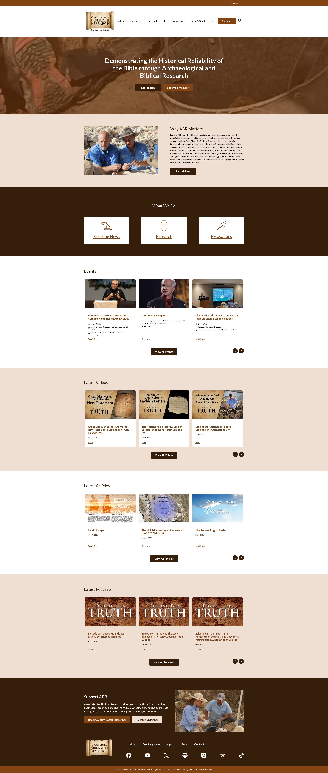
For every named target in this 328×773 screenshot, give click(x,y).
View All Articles (164, 558)
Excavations (178, 20)
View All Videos (164, 455)
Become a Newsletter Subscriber (107, 719)
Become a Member (178, 87)
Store (212, 20)
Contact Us (201, 744)
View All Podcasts (164, 662)
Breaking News (151, 744)
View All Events (164, 351)
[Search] (240, 20)
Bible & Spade (198, 20)
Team (185, 744)
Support (227, 20)
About (122, 20)
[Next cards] (241, 350)
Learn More (148, 87)
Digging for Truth (156, 20)
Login (235, 3)
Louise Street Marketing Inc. (200, 769)
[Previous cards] (235, 350)
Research (136, 20)
